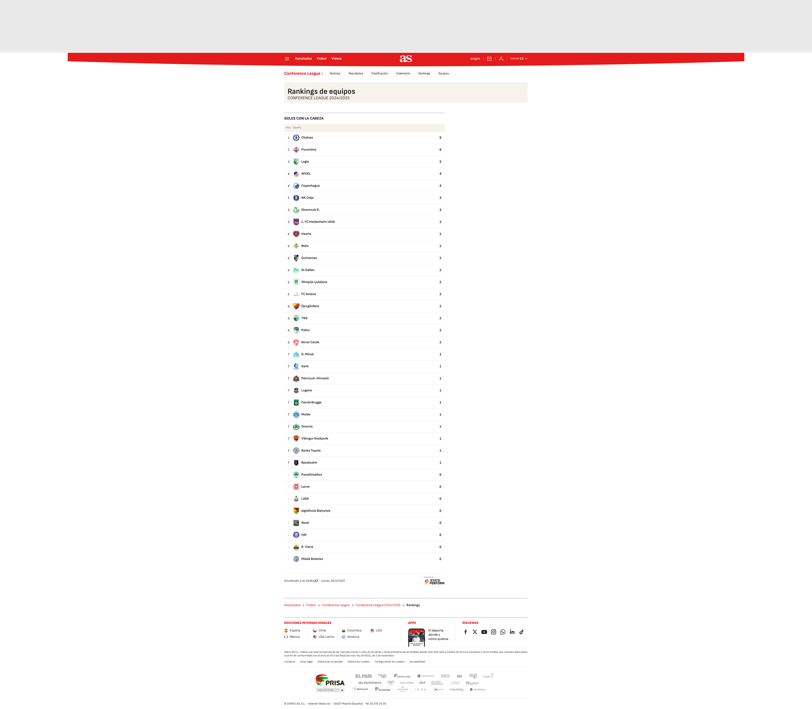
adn (473, 675)
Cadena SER (445, 675)
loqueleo (456, 689)
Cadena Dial (422, 683)
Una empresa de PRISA (330, 680)
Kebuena (472, 683)
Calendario (403, 73)
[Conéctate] (501, 58)
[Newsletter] (489, 58)
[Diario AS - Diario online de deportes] (406, 58)
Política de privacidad (330, 661)
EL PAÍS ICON (420, 689)
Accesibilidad (417, 661)
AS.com (459, 675)
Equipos (444, 73)
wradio (391, 683)
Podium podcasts (402, 689)
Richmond (360, 689)
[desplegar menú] (287, 59)
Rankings (424, 73)
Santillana (402, 675)
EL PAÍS (363, 675)
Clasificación (380, 73)
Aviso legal (306, 661)
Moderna (382, 689)
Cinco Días (407, 683)
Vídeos (337, 58)
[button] (330, 690)
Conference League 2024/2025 (378, 605)
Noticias (335, 73)
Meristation (478, 689)
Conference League (302, 73)
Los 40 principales (382, 675)
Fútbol (321, 58)
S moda (438, 689)
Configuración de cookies (390, 661)
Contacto (289, 661)
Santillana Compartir (425, 675)
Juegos (475, 59)
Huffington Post (369, 683)
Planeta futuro (455, 683)
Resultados (303, 58)
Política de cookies (359, 661)
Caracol (488, 675)
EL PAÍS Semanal (437, 683)
